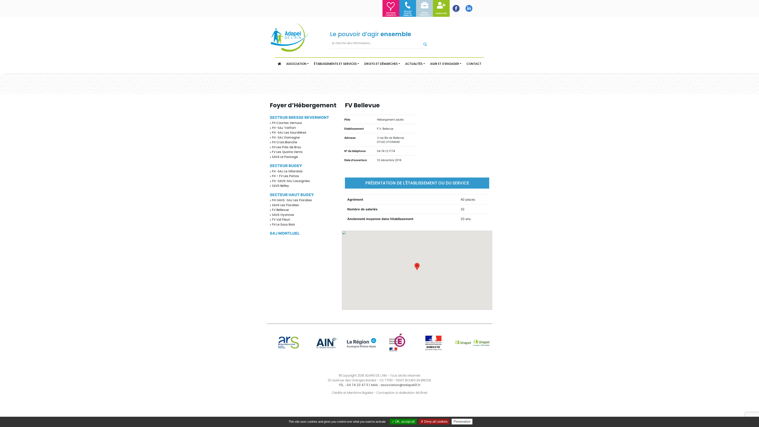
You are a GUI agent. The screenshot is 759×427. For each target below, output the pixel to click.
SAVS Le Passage (285, 157)
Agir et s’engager (444, 64)
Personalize (462, 421)
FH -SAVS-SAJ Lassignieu (291, 181)
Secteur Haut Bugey (292, 195)
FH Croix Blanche (284, 142)
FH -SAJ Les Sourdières (289, 132)
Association (296, 64)
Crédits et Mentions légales (352, 392)
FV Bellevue (280, 210)
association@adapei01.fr (400, 385)
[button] (417, 266)
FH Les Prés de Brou (286, 147)
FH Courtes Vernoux (287, 123)
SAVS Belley (280, 186)
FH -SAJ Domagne (286, 137)
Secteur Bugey (286, 165)
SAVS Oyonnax (283, 215)
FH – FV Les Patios (285, 176)
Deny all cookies (435, 421)
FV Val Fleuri (281, 219)
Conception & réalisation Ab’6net (402, 392)
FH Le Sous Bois (283, 224)
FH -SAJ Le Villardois (287, 171)
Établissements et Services (335, 64)
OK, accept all (404, 421)
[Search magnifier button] (425, 44)
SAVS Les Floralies (285, 205)
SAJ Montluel (285, 233)
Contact (473, 64)
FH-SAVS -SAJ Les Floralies (292, 200)
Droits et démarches (381, 64)
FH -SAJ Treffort (284, 128)
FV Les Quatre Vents (287, 152)
